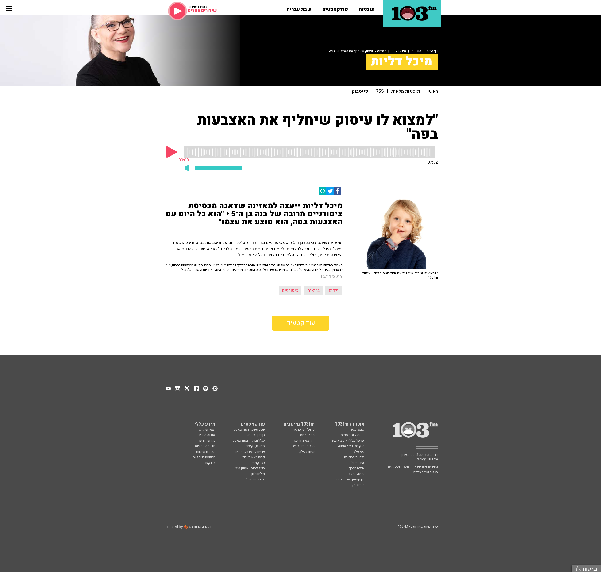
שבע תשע (357, 429)
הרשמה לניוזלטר (204, 457)
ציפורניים (290, 290)
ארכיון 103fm (255, 479)
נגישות (589, 568)
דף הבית (432, 51)
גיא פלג (359, 451)
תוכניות (416, 51)
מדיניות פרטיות (205, 446)
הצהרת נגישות (205, 451)
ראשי (432, 91)
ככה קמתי (258, 463)
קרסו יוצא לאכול (253, 457)
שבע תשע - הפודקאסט (249, 429)
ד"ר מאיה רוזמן (304, 440)
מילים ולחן (258, 474)
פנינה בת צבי (355, 474)
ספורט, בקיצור (255, 446)
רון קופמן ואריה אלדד (349, 479)
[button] (366, 8)
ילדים (333, 290)
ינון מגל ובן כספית (352, 435)
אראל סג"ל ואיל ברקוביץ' (347, 440)
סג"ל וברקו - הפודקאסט (249, 440)
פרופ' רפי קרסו (304, 429)
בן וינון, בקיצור (255, 435)
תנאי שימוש (207, 429)
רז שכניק (358, 485)
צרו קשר (209, 463)
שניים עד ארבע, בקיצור (249, 451)
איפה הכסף (356, 468)
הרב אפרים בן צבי (303, 446)
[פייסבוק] (337, 191)
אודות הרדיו (207, 435)
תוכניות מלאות (405, 91)
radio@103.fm (427, 459)
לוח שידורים (207, 440)
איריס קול (357, 463)
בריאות (314, 290)
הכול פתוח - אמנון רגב (250, 468)
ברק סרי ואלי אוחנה (351, 446)
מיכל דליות (398, 51)
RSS (379, 91)
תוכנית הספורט (354, 457)
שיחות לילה (307, 451)
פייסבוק (360, 91)
